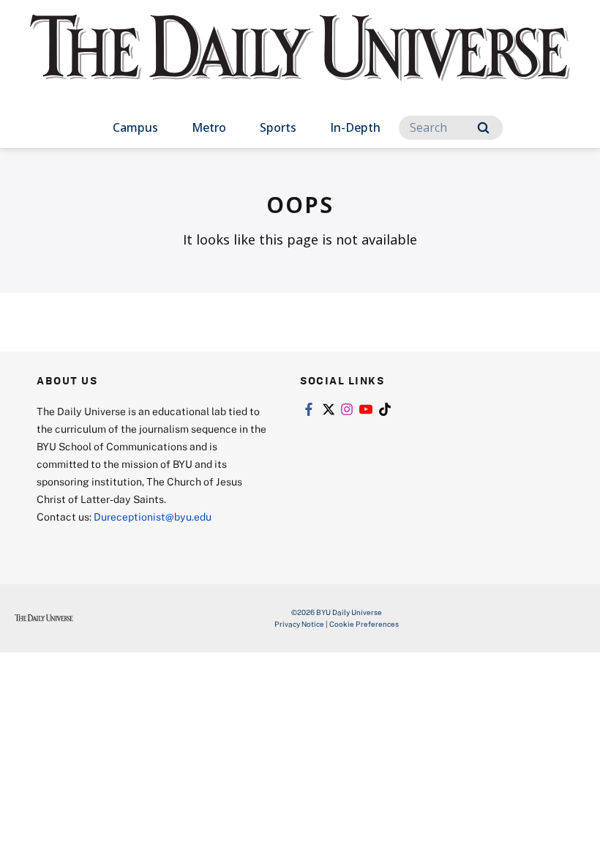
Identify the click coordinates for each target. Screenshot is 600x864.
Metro (209, 127)
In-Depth (355, 127)
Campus (135, 127)
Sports (278, 127)
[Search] (483, 128)
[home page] (300, 61)
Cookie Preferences (364, 623)
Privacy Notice (299, 623)
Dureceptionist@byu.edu (152, 516)
